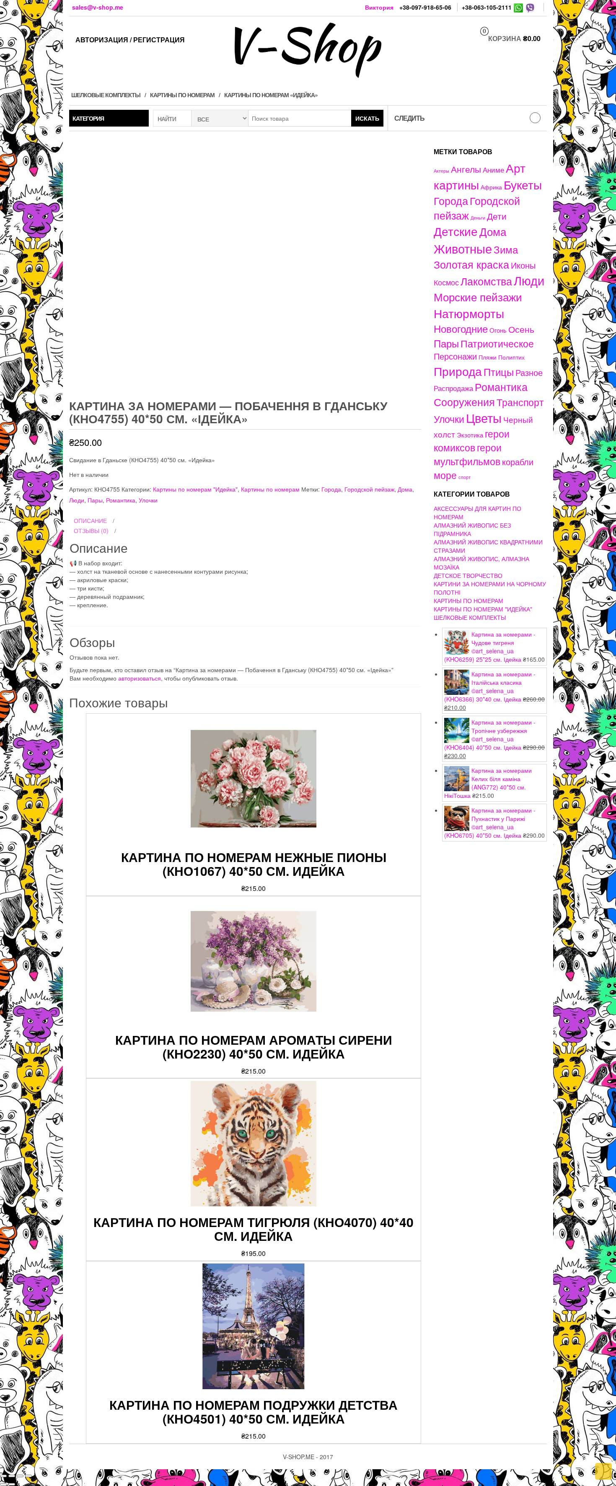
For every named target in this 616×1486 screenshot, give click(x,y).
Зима (506, 249)
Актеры (441, 170)
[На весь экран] (20, 1476)
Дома (405, 489)
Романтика (120, 500)
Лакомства (486, 280)
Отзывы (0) (91, 530)
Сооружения (464, 401)
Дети (497, 216)
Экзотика (470, 434)
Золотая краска (471, 264)
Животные (463, 248)
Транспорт (520, 402)
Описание (90, 520)
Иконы (523, 265)
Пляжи (488, 357)
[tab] (245, 521)
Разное (529, 372)
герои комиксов (472, 440)
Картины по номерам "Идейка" (195, 489)
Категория (88, 118)
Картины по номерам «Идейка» (271, 95)
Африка (491, 187)
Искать (367, 118)
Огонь (498, 330)
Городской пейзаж (369, 489)
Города (331, 489)
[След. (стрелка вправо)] (11, 1484)
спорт (464, 477)
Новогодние (461, 328)
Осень (521, 328)
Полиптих (511, 357)
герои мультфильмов (468, 454)
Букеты (523, 184)
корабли (517, 462)
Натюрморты (469, 313)
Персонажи (455, 356)
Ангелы (466, 169)
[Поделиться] (11, 1476)
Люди (76, 500)
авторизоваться (139, 678)
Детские (456, 230)
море (445, 475)
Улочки (148, 500)
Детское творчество (468, 575)
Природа (458, 370)
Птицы (499, 371)
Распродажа (453, 388)
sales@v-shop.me (97, 7)
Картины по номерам (182, 95)
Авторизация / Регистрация (130, 39)
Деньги (478, 217)
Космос (446, 282)
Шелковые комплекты (105, 95)
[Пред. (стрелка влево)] (3, 1484)
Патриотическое (497, 343)
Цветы (484, 417)
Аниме (493, 169)
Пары (95, 500)
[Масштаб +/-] (28, 1476)
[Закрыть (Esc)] (3, 1476)
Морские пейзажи (478, 296)
